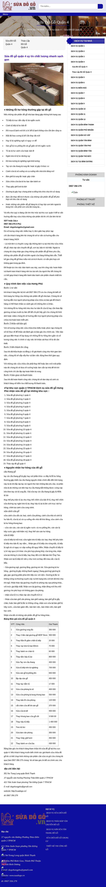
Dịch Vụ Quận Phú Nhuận (82, 130)
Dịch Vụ (50, 809)
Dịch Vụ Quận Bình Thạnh (82, 125)
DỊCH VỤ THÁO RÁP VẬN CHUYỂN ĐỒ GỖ (57, 823)
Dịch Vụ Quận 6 (78, 83)
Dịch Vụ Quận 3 (78, 57)
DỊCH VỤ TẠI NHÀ (83, 41)
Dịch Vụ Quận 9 (78, 104)
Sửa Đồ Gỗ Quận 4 (79, 67)
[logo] (19, 11)
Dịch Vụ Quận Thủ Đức (81, 156)
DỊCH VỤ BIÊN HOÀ (78, 88)
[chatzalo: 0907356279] (74, 193)
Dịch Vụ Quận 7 (78, 93)
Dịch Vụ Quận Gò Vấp (80, 135)
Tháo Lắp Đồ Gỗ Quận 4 (25, 44)
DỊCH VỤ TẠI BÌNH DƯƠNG (82, 162)
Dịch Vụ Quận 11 (78, 114)
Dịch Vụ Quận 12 (78, 119)
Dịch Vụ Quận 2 (78, 51)
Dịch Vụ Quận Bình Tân (81, 151)
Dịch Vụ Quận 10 (78, 109)
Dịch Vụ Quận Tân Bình (81, 140)
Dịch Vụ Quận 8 (78, 98)
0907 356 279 (75, 186)
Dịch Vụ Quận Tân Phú (81, 146)
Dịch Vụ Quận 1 (78, 46)
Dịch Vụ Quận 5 (78, 77)
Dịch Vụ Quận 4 (78, 62)
